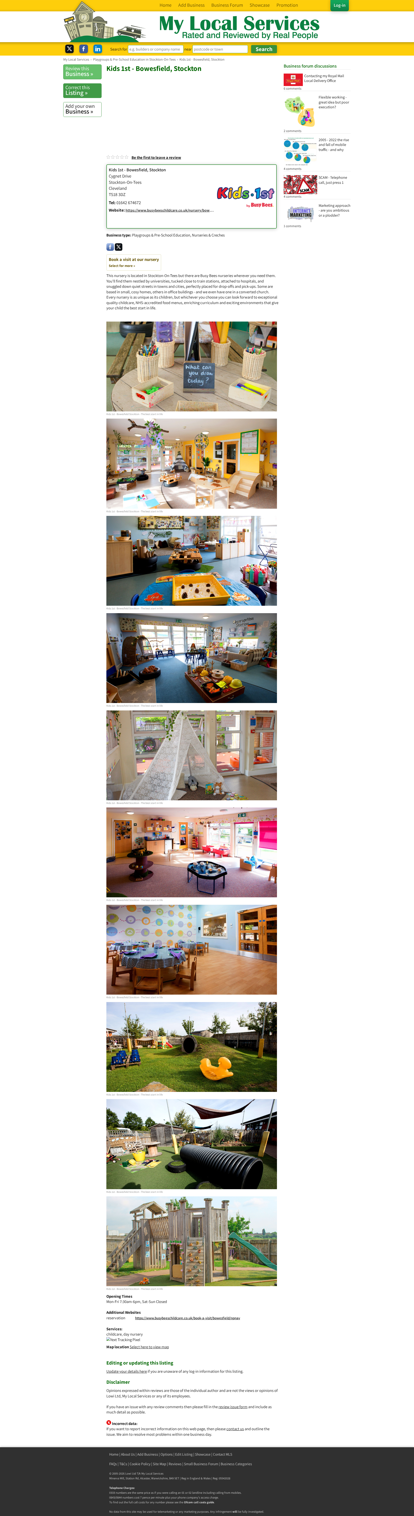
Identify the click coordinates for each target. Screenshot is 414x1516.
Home (114, 1454)
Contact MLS (222, 1454)
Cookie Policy (140, 1464)
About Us (128, 1454)
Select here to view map (149, 1346)
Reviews (175, 1464)
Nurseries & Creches (208, 235)
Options (167, 1454)
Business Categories (236, 1464)
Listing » (77, 90)
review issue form (232, 1406)
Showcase (203, 1454)
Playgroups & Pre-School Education (161, 235)
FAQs (113, 1464)
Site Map (159, 1464)
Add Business (147, 1454)
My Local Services (152, 1473)
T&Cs (123, 1464)
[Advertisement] (192, 108)
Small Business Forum (201, 1464)
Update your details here (126, 1371)
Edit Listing (184, 1454)
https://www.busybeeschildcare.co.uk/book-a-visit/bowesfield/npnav (187, 1318)
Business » (79, 71)
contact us (235, 1428)
